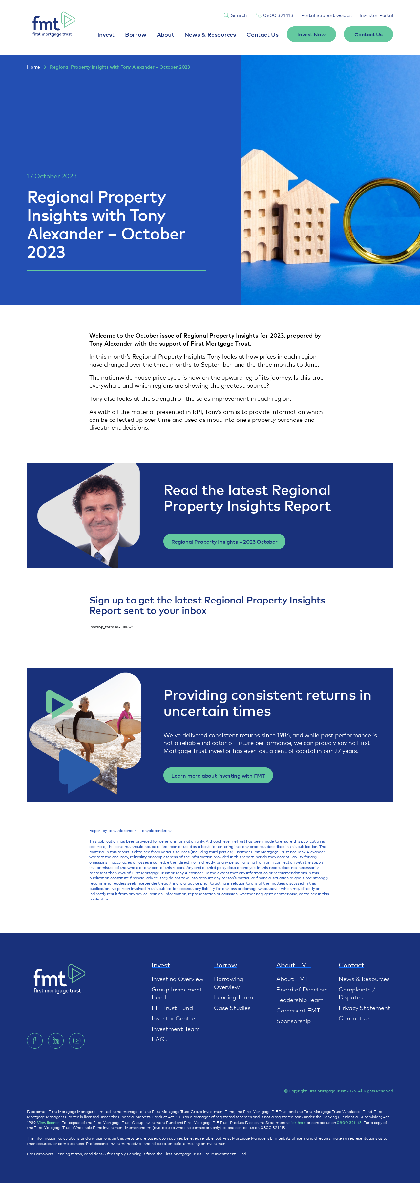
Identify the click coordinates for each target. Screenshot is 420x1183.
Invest (106, 34)
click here (297, 1122)
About (165, 34)
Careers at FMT (298, 1010)
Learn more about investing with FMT (218, 775)
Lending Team (233, 997)
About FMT (292, 978)
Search (239, 15)
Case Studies (232, 1007)
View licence (48, 1122)
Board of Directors (302, 989)
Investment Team (176, 1028)
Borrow (135, 34)
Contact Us (262, 34)
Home (33, 67)
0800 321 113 (278, 15)
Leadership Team (300, 999)
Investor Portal (376, 15)
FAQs (159, 1039)
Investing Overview (178, 978)
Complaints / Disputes (357, 993)
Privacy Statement (364, 1007)
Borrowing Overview (228, 982)
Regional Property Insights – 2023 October (224, 541)
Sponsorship (293, 1020)
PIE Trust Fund (172, 1007)
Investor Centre (173, 1018)
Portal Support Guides (326, 15)
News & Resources (210, 34)
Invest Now (311, 34)
